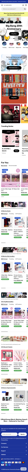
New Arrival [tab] (4, 165)
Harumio (7, 469)
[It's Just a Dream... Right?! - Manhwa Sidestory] (20, 222)
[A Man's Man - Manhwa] (7, 222)
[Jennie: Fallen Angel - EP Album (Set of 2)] (10, 177)
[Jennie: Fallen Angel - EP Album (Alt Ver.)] (20, 313)
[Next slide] (20, 38)
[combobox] (14, 9)
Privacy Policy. (4, 440)
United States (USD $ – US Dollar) (11, 459)
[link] (17, 132)
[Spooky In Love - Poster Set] (7, 396)
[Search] (25, 9)
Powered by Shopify (15, 469)
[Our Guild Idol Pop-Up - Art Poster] (20, 396)
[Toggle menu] (2, 5)
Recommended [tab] (13, 165)
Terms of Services (20, 438)
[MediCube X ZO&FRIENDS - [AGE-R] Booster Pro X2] (7, 355)
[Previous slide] (7, 38)
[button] (9, 38)
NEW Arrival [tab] (4, 213)
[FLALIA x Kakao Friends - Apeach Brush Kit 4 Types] (20, 355)
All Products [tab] (18, 213)
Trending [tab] (11, 213)
